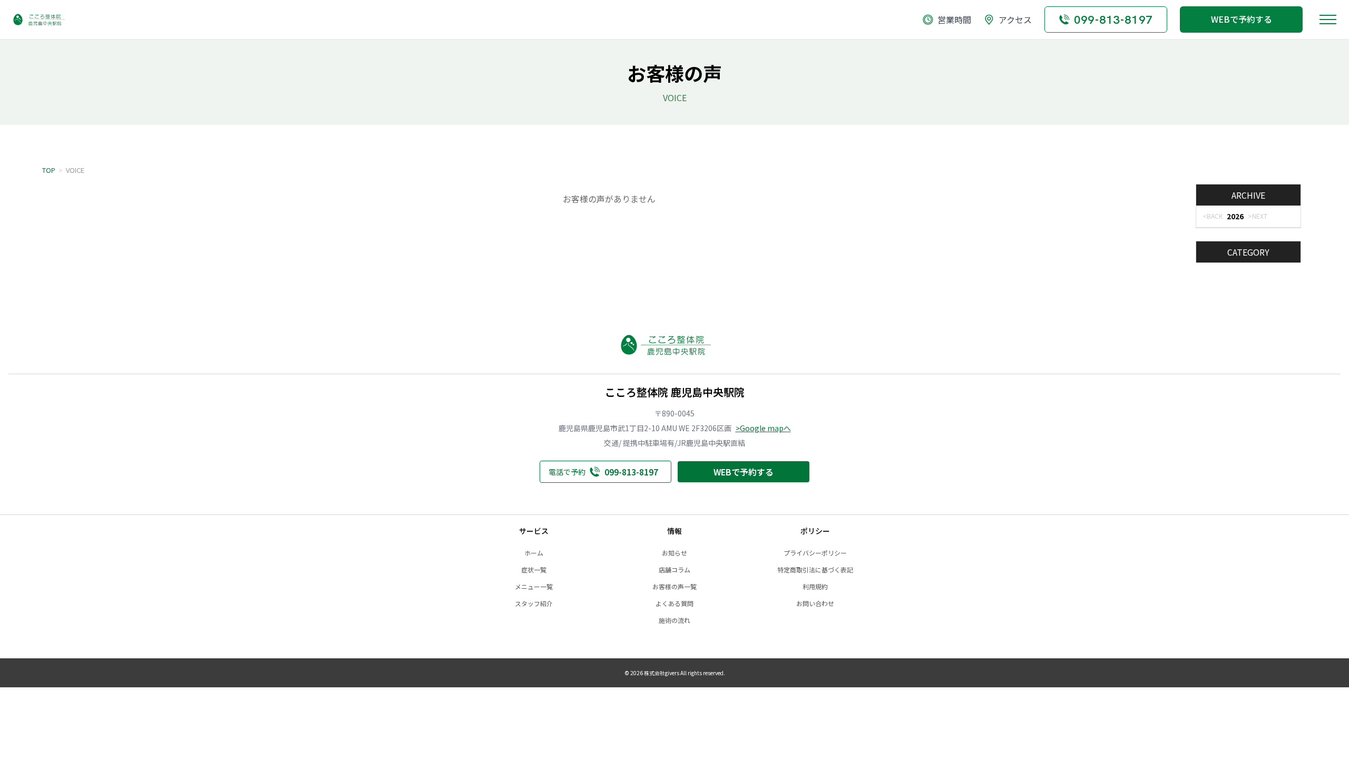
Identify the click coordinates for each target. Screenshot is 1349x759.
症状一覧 (533, 570)
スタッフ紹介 (534, 603)
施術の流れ (674, 620)
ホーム (533, 553)
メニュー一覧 (534, 586)
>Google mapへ (763, 428)
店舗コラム (674, 570)
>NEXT (1257, 215)
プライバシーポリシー (815, 553)
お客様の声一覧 (674, 586)
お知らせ (674, 553)
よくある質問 (674, 603)
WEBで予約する (1241, 19)
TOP (48, 170)
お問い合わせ (815, 603)
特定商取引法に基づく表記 (815, 570)
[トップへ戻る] (44, 19)
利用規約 (815, 586)
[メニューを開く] (1328, 19)
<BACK (1213, 215)
